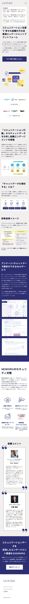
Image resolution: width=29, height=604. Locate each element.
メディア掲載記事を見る (14, 115)
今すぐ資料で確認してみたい (14, 59)
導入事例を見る (14, 104)
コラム (5, 18)
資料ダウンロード (14, 567)
